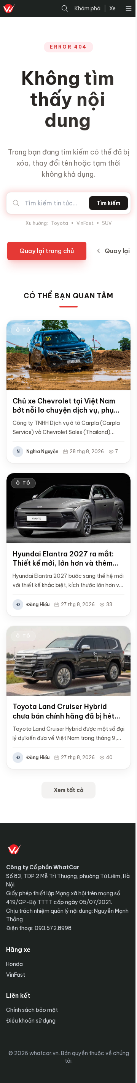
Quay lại (117, 251)
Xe (112, 8)
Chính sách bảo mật (32, 1010)
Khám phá (87, 8)
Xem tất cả (68, 790)
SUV (107, 223)
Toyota (59, 223)
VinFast (85, 223)
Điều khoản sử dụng (31, 1020)
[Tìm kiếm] (65, 8)
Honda (14, 964)
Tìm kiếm (108, 203)
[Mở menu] (128, 8)
